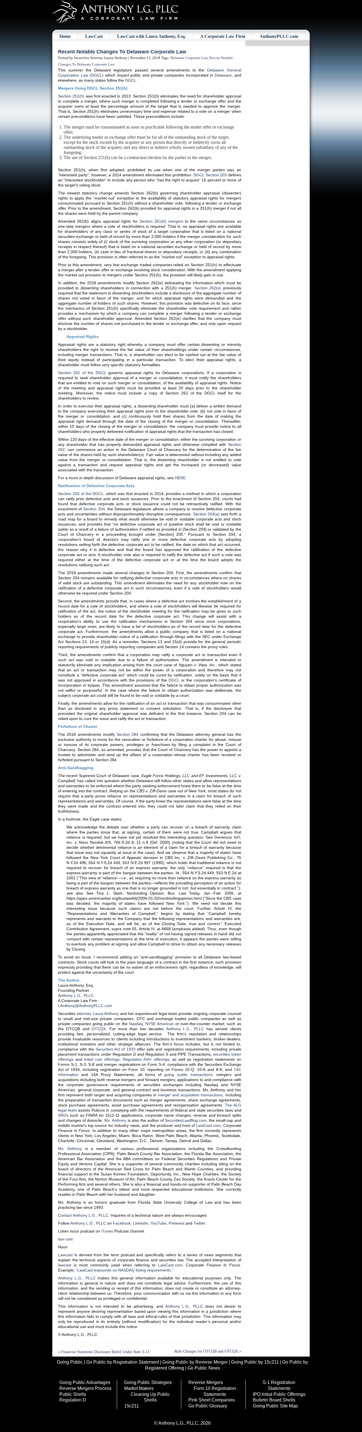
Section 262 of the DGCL (82, 372)
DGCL (130, 80)
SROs (63, 1115)
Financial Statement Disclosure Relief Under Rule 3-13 (105, 1352)
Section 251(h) (71, 96)
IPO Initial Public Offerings (279, 1394)
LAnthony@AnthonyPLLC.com (85, 1005)
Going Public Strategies (148, 1382)
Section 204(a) (206, 514)
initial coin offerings (102, 1059)
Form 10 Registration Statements (215, 1391)
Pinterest (176, 1223)
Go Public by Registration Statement (122, 1362)
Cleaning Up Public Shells (150, 1397)
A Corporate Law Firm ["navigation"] (222, 36)
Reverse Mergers (205, 1382)
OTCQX (99, 1029)
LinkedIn (140, 1223)
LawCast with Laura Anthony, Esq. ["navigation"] (151, 36)
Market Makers (139, 1388)
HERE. (181, 478)
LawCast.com (208, 1125)
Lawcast (65, 1255)
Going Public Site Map (275, 1405)
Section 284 (127, 734)
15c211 (131, 1405)
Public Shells (72, 1394)
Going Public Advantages (84, 1382)
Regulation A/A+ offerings (146, 1059)
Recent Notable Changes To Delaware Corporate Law (122, 52)
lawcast (64, 1265)
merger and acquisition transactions (190, 1095)
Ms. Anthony (115, 1120)
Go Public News (204, 1368)
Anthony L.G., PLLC (76, 995)
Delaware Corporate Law (189, 58)
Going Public (70, 1362)
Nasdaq (136, 1023)
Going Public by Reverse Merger (195, 1362)
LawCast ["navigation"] (94, 36)
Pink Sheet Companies (211, 1400)
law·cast (65, 1239)
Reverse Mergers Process (85, 1388)
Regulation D (72, 1400)
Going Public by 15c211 (255, 1362)
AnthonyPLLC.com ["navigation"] (279, 36)
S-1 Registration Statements (279, 1385)
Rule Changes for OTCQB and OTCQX (206, 1351)
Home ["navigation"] (65, 36)
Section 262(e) (207, 288)
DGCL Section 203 (210, 175)
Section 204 (94, 509)
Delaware (223, 75)
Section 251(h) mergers (161, 221)
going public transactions (188, 1074)
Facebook (122, 1223)
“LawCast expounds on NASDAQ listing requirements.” (124, 1270)
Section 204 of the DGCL (81, 493)
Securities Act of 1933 (115, 1049)
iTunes (107, 1231)
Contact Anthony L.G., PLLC (83, 1215)
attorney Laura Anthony (98, 1013)
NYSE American (159, 1023)
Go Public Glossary (207, 1405)
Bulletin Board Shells (274, 1400)
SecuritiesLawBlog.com (185, 1120)
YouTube (158, 1223)
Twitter (199, 1223)
